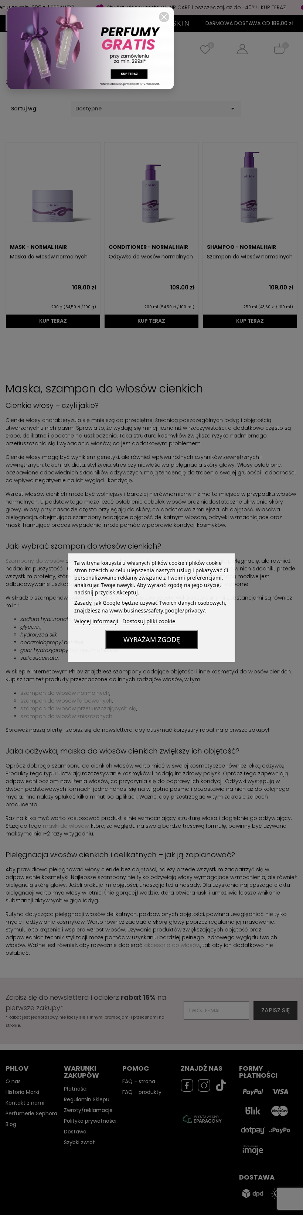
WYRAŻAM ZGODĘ (151, 639)
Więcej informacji (96, 621)
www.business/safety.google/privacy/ (157, 610)
